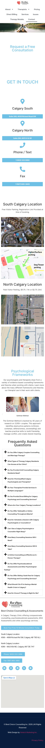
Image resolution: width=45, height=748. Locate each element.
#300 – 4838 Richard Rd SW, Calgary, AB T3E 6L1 (20, 637)
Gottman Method (22, 416)
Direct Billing (12, 14)
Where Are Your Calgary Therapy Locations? (24, 505)
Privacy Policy (37, 740)
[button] (2, 414)
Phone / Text (22, 152)
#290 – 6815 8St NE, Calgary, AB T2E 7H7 (17, 647)
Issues (35, 14)
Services (25, 14)
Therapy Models (17, 19)
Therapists (22, 9)
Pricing (37, 9)
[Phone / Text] (22, 145)
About (7, 9)
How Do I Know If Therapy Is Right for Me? (23, 593)
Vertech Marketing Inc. (28, 732)
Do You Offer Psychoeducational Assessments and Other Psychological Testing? (20, 567)
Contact (31, 19)
